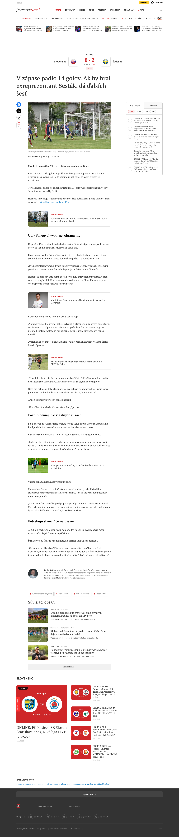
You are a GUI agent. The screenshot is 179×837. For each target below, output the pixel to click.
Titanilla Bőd (55, 609)
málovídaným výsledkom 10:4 (54, 202)
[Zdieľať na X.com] (18, 110)
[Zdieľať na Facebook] (18, 104)
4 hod (131, 111)
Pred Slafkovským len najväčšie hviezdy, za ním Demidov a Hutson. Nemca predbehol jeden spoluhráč (33, 28)
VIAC (142, 10)
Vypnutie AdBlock (76, 806)
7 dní (146, 111)
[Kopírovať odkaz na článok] (18, 117)
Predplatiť (143, 2)
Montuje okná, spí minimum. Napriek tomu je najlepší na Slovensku (78, 301)
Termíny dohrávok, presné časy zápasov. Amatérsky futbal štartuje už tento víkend (79, 220)
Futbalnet (70, 10)
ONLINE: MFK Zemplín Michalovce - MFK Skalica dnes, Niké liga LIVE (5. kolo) (105, 711)
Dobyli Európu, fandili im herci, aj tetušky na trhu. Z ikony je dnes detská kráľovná (63, 28)
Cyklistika (115, 10)
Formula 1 (129, 10)
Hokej (82, 10)
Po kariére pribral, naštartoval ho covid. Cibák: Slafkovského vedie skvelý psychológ (122, 28)
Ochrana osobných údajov (59, 829)
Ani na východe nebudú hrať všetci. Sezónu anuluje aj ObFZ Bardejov (77, 363)
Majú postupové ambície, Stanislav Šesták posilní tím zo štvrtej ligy (78, 466)
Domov (19, 784)
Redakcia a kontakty (45, 806)
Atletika (102, 10)
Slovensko (38, 784)
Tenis (91, 10)
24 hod (139, 111)
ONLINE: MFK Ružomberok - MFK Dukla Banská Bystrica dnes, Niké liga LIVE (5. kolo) (105, 731)
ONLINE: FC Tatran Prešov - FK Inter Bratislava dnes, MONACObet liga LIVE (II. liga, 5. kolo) (105, 751)
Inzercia (44, 829)
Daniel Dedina (34, 156)
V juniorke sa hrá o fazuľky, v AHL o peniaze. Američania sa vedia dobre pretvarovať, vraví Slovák (152, 28)
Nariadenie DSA (76, 829)
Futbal (58, 10)
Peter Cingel (55, 646)
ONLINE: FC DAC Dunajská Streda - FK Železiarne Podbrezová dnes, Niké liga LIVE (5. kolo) (104, 692)
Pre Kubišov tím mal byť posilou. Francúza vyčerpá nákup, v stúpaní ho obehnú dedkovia (92, 28)
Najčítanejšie (135, 105)
